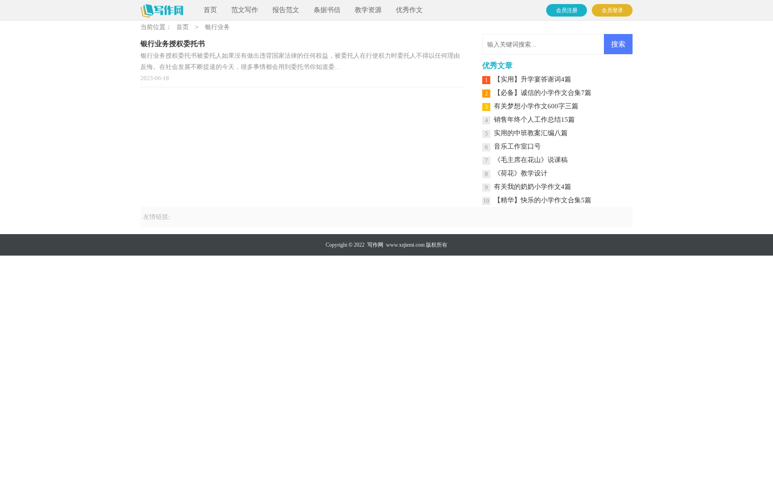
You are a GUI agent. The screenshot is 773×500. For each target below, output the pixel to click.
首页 (210, 9)
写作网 (375, 245)
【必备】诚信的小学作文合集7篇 (542, 92)
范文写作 (244, 9)
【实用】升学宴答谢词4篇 (532, 79)
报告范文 (285, 9)
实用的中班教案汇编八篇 (531, 133)
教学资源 (368, 9)
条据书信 (327, 9)
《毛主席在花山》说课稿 (531, 159)
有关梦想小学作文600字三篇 (536, 106)
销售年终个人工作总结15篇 (534, 119)
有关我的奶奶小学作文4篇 (532, 186)
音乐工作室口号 (517, 146)
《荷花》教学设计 (521, 173)
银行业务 (217, 27)
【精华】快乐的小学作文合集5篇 (542, 200)
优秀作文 (409, 9)
